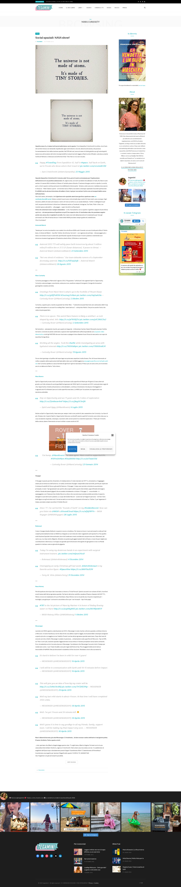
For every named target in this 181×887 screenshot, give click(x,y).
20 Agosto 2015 (64, 264)
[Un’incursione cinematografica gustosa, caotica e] (125, 195)
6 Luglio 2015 (76, 407)
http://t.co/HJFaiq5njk (68, 261)
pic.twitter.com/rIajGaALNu (89, 295)
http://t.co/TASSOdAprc (67, 346)
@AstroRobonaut (89, 566)
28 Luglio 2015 (70, 514)
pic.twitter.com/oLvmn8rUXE (93, 166)
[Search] (144, 7)
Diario (89, 7)
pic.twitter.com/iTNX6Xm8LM (92, 346)
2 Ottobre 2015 (77, 298)
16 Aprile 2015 (78, 661)
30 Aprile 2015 (78, 706)
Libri (80, 7)
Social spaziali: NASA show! (52, 38)
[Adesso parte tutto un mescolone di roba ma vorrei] (105, 817)
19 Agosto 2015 (79, 352)
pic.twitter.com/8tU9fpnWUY (89, 609)
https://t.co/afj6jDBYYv (83, 511)
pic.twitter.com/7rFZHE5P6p (74, 687)
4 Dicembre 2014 (75, 559)
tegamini (39, 41)
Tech (37, 33)
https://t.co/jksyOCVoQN (74, 401)
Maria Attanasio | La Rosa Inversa (133, 849)
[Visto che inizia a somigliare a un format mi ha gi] (75, 817)
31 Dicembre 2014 (76, 575)
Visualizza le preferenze (101, 449)
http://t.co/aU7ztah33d (86, 458)
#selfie (72, 343)
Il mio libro (70, 7)
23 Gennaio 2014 (90, 464)
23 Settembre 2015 (79, 251)
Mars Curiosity (40, 275)
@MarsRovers (58, 455)
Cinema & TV (99, 7)
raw (36, 363)
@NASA (55, 511)
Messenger (39, 626)
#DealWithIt (70, 458)
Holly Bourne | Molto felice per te (133, 858)
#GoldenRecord (91, 508)
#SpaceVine (64, 569)
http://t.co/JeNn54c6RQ (50, 687)
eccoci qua (142, 85)
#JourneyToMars (68, 295)
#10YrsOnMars (57, 458)
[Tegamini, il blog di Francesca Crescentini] (44, 8)
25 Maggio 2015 (82, 172)
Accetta (72, 449)
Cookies (96, 883)
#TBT (42, 605)
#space (84, 162)
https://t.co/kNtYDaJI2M (82, 569)
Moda (109, 7)
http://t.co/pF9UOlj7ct (69, 319)
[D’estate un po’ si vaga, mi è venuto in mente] (166, 817)
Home (61, 7)
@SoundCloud (66, 511)
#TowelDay (51, 162)
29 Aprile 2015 (64, 690)
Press (125, 7)
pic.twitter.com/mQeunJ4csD (71, 553)
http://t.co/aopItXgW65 (64, 609)
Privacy (91, 883)
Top (141, 883)
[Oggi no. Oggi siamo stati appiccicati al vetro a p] (139, 195)
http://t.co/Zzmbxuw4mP (51, 401)
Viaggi (116, 7)
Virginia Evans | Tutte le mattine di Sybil (59, 1)
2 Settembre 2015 (80, 323)
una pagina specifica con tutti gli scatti (96, 361)
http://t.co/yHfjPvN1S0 (50, 295)
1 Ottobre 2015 (81, 614)
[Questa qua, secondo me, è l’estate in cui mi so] (136, 817)
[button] (112, 435)
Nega (83, 449)
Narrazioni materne (90, 859)
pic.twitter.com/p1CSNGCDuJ (93, 319)
